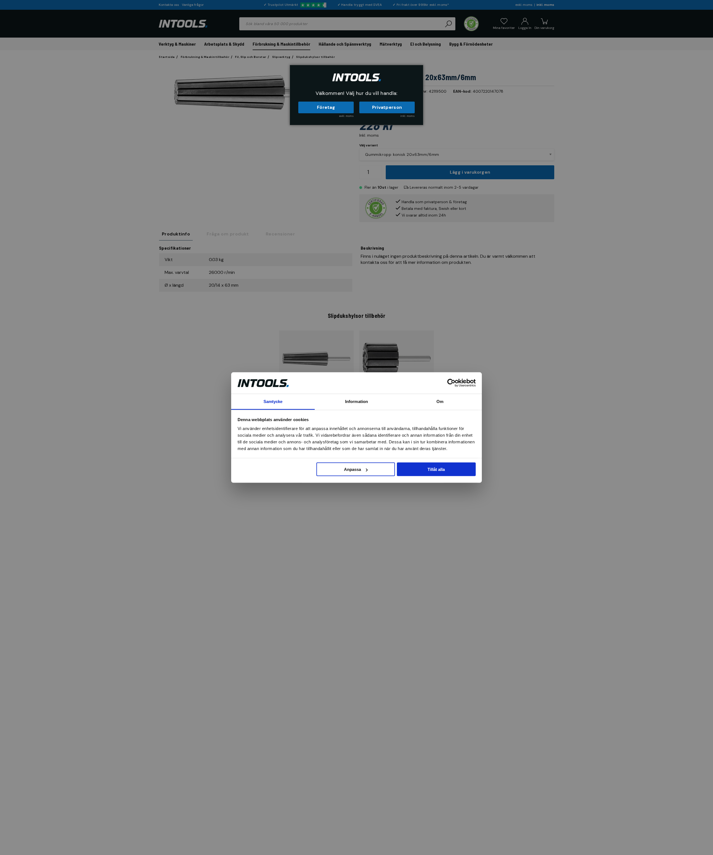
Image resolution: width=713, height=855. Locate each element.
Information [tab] (356, 401)
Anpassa (352, 469)
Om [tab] (439, 401)
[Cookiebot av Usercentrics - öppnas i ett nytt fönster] (451, 383)
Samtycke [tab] (273, 401)
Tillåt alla (436, 469)
